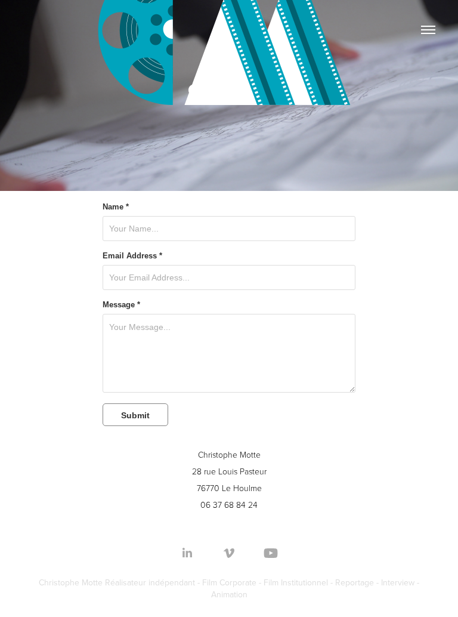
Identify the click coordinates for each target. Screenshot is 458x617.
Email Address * (132, 256)
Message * (121, 305)
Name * (116, 207)
